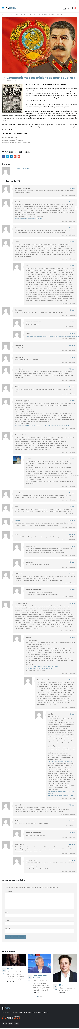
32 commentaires (11, 80)
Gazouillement (7, 156)
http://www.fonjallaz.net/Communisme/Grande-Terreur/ (42, 666)
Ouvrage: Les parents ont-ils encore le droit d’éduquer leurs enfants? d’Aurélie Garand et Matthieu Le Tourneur (68, 975)
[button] (3, 8)
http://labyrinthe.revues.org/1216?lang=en (60, 761)
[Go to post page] (14, 963)
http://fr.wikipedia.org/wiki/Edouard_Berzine (61, 795)
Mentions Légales (25, 1017)
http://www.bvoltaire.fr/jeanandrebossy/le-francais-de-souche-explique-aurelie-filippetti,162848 (42, 425)
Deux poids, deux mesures (14, 976)
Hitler (35, 985)
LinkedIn (11, 156)
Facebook (3, 156)
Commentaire (10, 891)
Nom (7, 912)
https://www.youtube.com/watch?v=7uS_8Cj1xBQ (29, 218)
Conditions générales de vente (39, 1017)
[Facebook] (75, 2)
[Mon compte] (64, 8)
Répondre (72, 188)
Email (19, 156)
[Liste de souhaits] (69, 8)
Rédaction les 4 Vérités (21, 168)
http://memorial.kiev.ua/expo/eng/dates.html (39, 668)
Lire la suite (10, 992)
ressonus (18, 520)
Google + (15, 156)
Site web (7, 928)
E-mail (7, 920)
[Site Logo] (10, 8)
